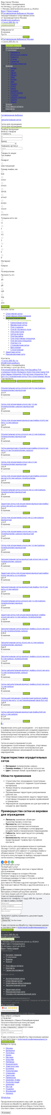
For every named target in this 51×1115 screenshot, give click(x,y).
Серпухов (10, 1075)
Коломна (10, 1068)
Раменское (11, 1077)
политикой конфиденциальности (32, 927)
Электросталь (12, 1066)
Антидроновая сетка (15, 48)
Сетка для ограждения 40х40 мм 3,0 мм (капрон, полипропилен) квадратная (23, 546)
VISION (13, 100)
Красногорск (12, 1064)
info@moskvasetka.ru (10, 363)
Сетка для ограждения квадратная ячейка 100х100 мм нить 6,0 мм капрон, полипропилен (24, 477)
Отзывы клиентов (18, 64)
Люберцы (10, 1062)
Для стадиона (16, 327)
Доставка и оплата (14, 106)
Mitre (12, 77)
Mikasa (13, 75)
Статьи (13, 59)
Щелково (10, 1084)
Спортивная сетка (14, 981)
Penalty (13, 84)
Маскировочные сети (15, 992)
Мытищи (9, 1057)
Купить (26, 397)
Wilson (13, 102)
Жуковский (11, 1091)
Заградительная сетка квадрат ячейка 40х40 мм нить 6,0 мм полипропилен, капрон (25, 630)
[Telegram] (9, 862)
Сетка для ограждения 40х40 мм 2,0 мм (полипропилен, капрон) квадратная (19, 532)
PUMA (13, 86)
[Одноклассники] (5, 862)
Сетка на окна (16, 334)
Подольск (10, 1053)
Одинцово (10, 1073)
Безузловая (15, 347)
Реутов (9, 1086)
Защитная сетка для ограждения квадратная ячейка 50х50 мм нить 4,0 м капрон (24, 574)
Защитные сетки (13, 989)
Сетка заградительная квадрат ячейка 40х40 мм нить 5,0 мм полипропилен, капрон (25, 671)
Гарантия (14, 61)
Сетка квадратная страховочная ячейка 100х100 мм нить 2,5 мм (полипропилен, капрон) (24, 449)
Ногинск (9, 1093)
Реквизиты (15, 52)
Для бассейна (16, 336)
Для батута (15, 343)
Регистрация (13, 11)
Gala (12, 70)
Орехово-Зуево (13, 1080)
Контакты (10, 109)
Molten (13, 79)
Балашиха (10, 1050)
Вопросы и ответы (18, 55)
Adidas (13, 68)
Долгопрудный (12, 1082)
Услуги (9, 104)
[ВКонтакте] (2, 862)
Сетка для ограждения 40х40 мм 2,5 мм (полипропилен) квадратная (19, 463)
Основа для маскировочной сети (21, 994)
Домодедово (12, 1071)
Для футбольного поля (20, 329)
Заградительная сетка (16, 985)
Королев (10, 1059)
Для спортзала (17, 332)
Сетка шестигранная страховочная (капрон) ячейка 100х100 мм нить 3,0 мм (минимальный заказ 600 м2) (24, 699)
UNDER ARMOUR (18, 97)
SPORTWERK (16, 93)
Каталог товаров (13, 46)
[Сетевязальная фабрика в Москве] (17, 13)
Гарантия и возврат (15, 970)
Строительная (16, 350)
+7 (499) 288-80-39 (9, 22)
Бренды (9, 66)
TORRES (14, 95)
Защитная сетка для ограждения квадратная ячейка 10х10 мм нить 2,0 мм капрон (24, 505)
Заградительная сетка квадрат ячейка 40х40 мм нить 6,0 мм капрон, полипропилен (25, 657)
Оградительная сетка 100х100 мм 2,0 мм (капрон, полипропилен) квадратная (23, 435)
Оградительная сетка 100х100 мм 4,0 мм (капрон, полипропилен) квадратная (23, 491)
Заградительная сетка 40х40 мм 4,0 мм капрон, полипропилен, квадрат (22, 643)
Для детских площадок (21, 341)
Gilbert (13, 73)
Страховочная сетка (19, 345)
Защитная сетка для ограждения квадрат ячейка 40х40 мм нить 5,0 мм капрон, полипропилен (23, 616)
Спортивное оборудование (18, 983)
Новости (14, 57)
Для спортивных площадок (22, 338)
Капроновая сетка (18, 323)
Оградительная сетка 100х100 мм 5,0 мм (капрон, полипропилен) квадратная (23, 389)
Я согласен (6, 1113)
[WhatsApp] (12, 862)
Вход (3, 11)
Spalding (14, 91)
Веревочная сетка (18, 325)
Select (13, 88)
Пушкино (10, 1089)
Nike (12, 82)
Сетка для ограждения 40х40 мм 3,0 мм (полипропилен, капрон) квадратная (19, 405)
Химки (8, 1055)
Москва (9, 1048)
